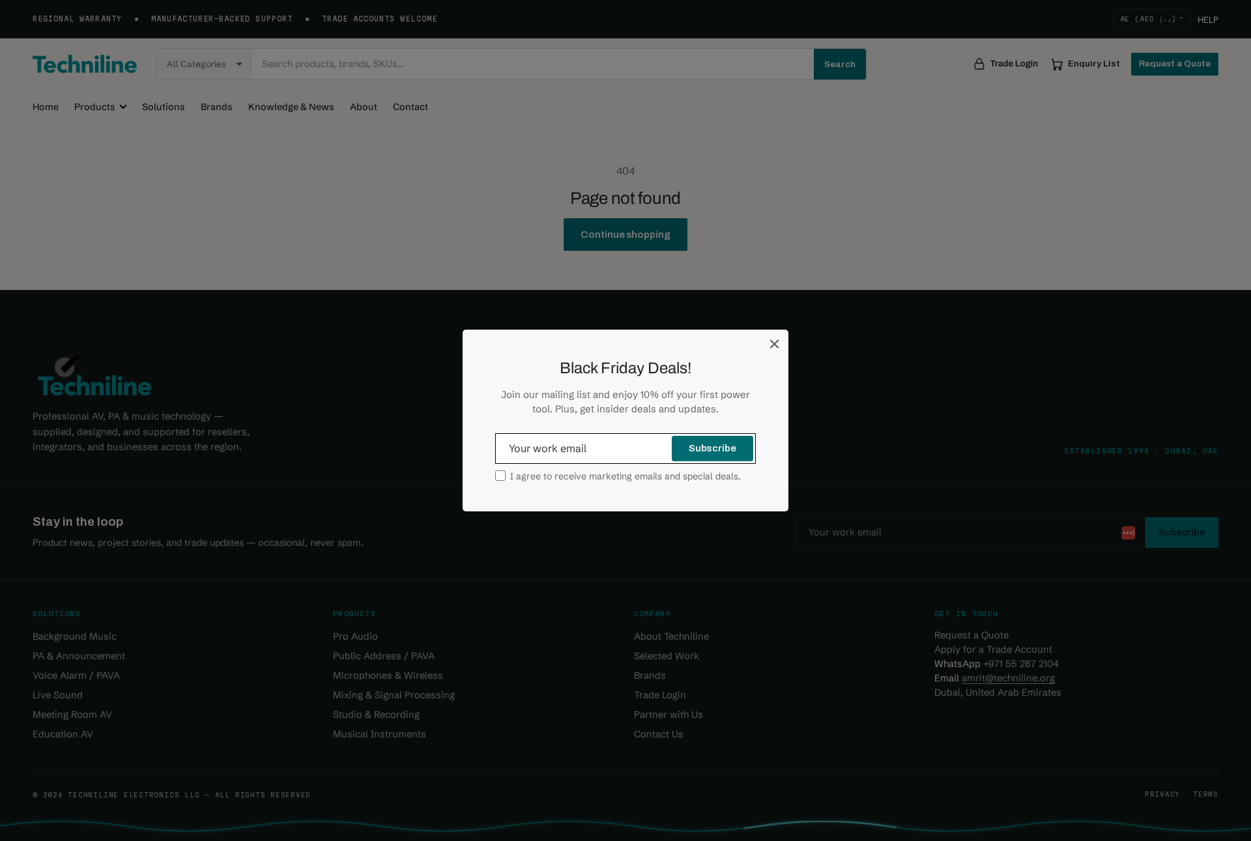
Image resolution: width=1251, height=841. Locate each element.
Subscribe (712, 448)
